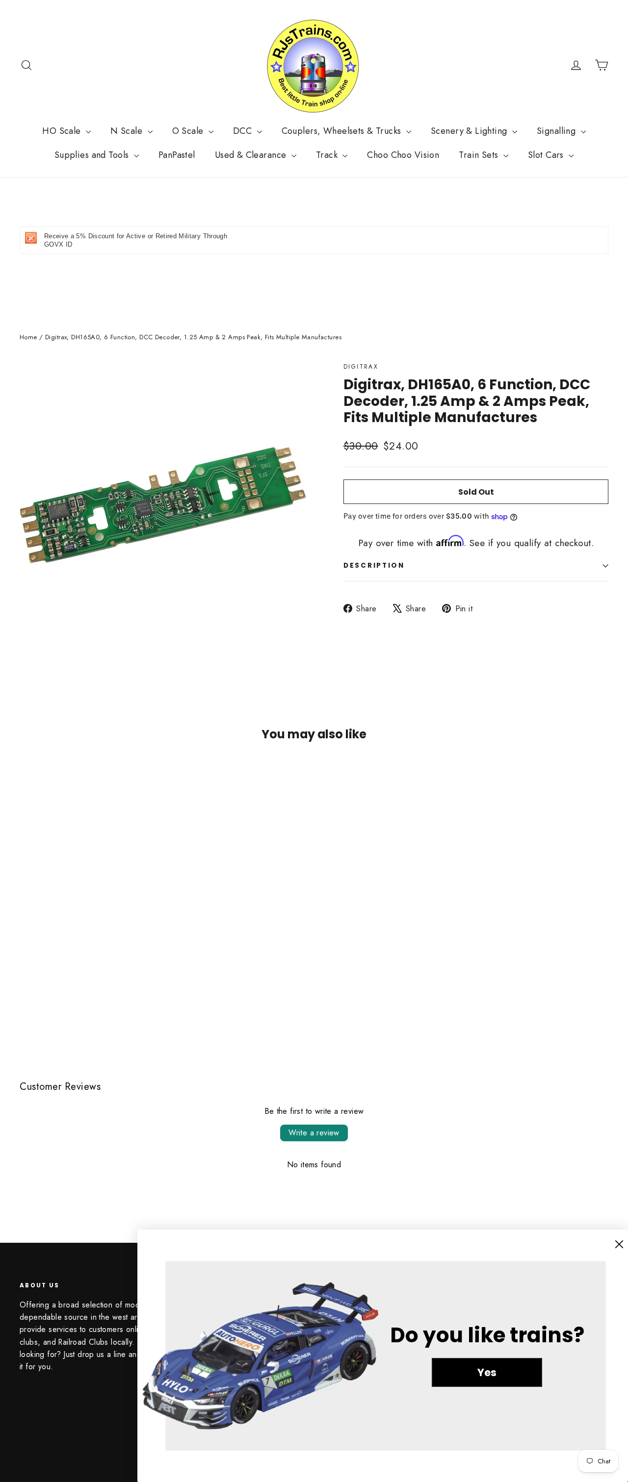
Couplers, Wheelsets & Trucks (343, 131)
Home (28, 337)
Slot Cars (547, 155)
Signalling (557, 131)
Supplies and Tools (92, 155)
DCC (244, 131)
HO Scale (62, 131)
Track (328, 155)
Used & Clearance (252, 155)
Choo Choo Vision (403, 155)
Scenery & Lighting (470, 131)
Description (374, 565)
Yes (487, 1372)
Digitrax (360, 366)
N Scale (127, 131)
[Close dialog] (619, 1244)
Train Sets (480, 155)
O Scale (189, 131)
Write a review (314, 1132)
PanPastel (176, 155)
